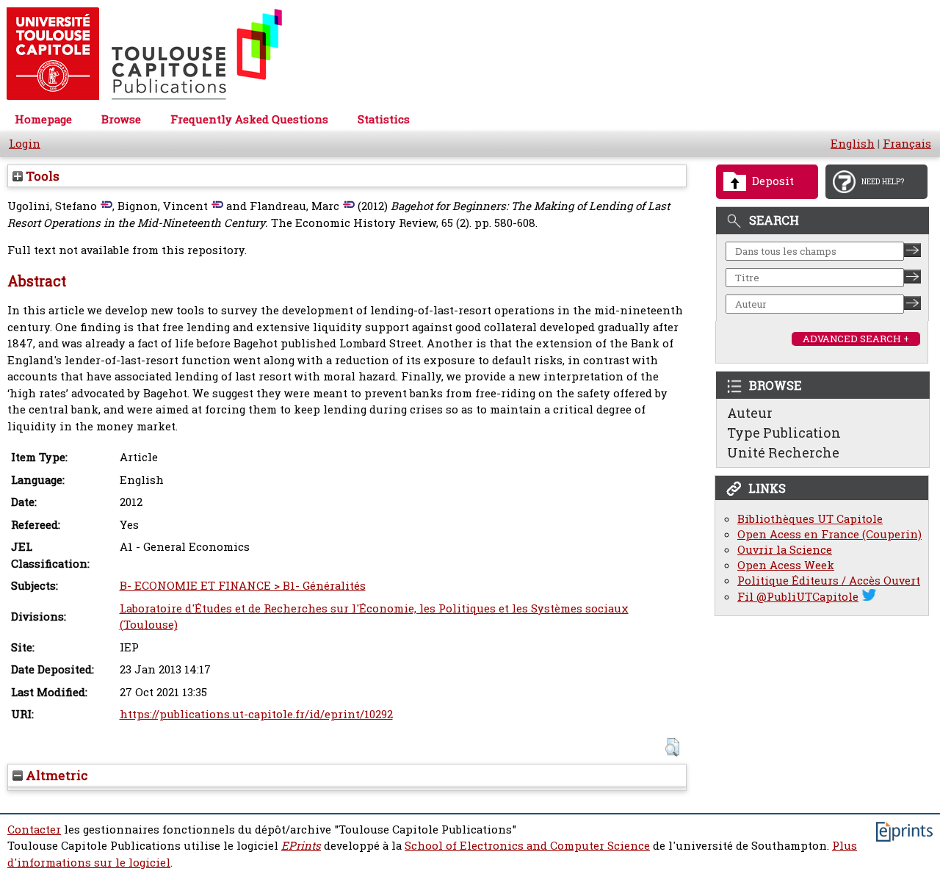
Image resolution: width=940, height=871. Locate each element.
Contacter (34, 829)
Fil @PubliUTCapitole (797, 596)
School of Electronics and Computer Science (527, 845)
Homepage (43, 119)
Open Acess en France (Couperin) (829, 534)
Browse (121, 119)
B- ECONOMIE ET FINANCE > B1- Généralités (243, 585)
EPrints (301, 845)
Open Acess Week (785, 565)
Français (907, 143)
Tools (41, 175)
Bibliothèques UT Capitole (810, 519)
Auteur (750, 413)
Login (24, 143)
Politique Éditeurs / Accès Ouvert (828, 580)
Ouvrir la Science (784, 549)
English (853, 143)
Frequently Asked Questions (249, 119)
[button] (672, 747)
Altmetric (55, 775)
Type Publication (784, 432)
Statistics (384, 119)
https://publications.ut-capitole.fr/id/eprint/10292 (256, 714)
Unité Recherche (783, 452)
